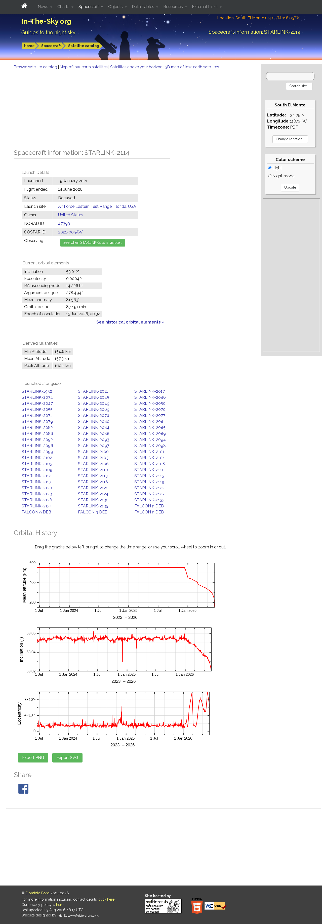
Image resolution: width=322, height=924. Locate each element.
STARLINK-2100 (93, 451)
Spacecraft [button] (89, 6)
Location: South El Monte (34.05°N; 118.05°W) (259, 18)
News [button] (43, 6)
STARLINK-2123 (37, 494)
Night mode (283, 176)
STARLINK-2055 (37, 409)
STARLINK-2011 (93, 391)
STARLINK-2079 (37, 421)
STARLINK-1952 (37, 391)
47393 (64, 223)
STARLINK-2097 (93, 445)
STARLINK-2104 (149, 457)
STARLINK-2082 (37, 427)
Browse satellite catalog (36, 67)
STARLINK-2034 (37, 397)
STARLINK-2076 (93, 415)
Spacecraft (51, 46)
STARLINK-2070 (150, 409)
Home (29, 46)
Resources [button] (173, 6)
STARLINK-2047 (37, 403)
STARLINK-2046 (150, 397)
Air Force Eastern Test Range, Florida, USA (97, 206)
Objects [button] (116, 6)
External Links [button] (205, 6)
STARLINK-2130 (93, 500)
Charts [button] (63, 6)
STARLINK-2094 (150, 439)
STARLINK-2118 (93, 481)
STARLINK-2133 (149, 500)
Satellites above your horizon (137, 67)
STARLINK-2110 (93, 469)
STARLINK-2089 (150, 433)
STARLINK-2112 (36, 475)
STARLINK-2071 (37, 415)
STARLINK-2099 (37, 451)
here (59, 905)
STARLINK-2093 (93, 439)
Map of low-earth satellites (84, 67)
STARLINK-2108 (149, 463)
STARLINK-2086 (37, 433)
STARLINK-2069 (93, 409)
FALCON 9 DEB (149, 506)
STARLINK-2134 (37, 506)
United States (70, 215)
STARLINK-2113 (93, 475)
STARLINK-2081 (149, 421)
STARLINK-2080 (93, 421)
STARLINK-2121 (93, 488)
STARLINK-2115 (149, 475)
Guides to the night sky (48, 32)
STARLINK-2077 (149, 415)
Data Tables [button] (143, 6)
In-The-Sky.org (46, 21)
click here (106, 899)
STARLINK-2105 (37, 463)
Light (276, 168)
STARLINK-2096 (37, 445)
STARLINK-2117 (36, 481)
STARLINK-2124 (93, 494)
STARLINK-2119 (149, 481)
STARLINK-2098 (150, 445)
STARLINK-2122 (149, 488)
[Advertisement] (130, 107)
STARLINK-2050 (150, 403)
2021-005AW (70, 232)
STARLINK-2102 (37, 457)
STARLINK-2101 (149, 451)
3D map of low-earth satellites (192, 67)
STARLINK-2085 (150, 427)
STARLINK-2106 (93, 463)
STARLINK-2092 (37, 439)
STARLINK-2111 (149, 469)
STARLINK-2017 (149, 391)
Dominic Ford (38, 893)
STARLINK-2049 (93, 403)
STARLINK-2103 (93, 457)
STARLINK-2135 (93, 506)
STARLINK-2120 (37, 488)
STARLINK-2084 (93, 427)
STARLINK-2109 (37, 469)
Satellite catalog (83, 46)
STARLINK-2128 (37, 500)
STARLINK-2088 (93, 433)
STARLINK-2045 (93, 397)
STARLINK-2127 (149, 494)
